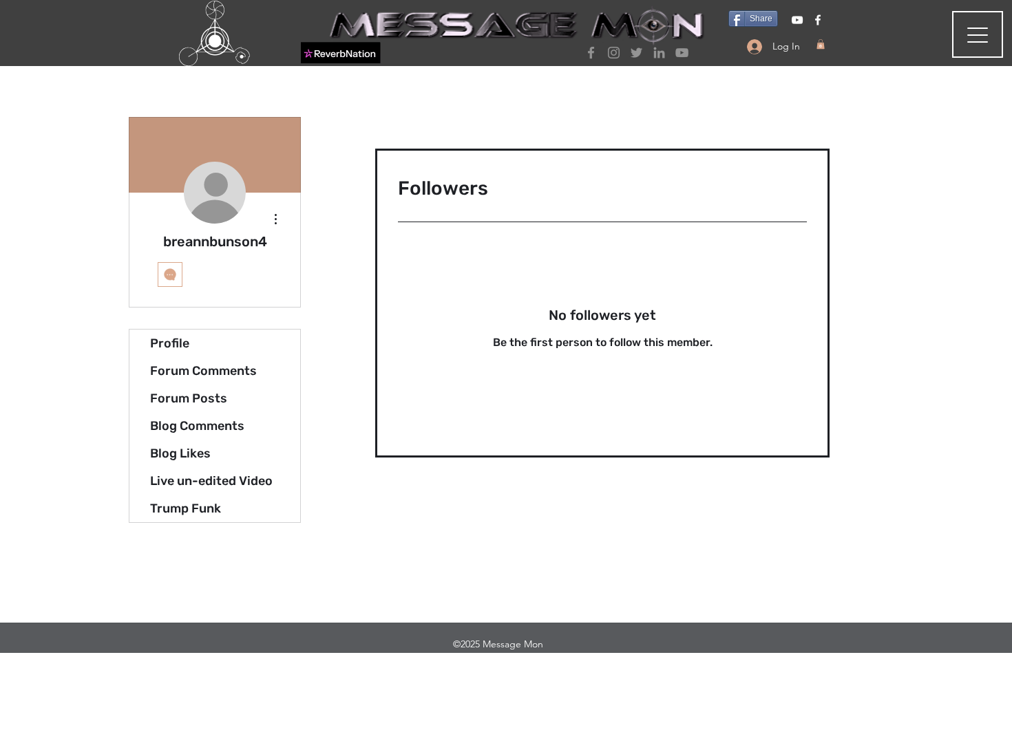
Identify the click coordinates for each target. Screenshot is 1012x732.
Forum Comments (203, 370)
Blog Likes (180, 453)
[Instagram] (614, 53)
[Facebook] (591, 53)
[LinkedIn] (659, 53)
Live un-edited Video (211, 480)
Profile (169, 343)
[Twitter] (636, 53)
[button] (820, 44)
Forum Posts (188, 398)
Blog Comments (197, 425)
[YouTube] (682, 53)
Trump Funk (185, 508)
